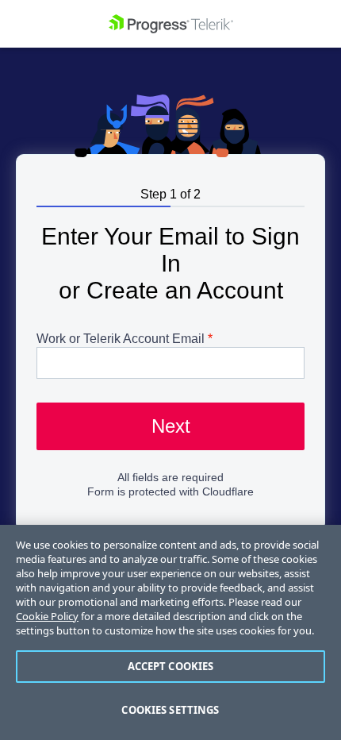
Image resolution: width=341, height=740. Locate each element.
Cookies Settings (170, 710)
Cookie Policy (47, 616)
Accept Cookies (171, 666)
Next (170, 426)
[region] (170, 632)
